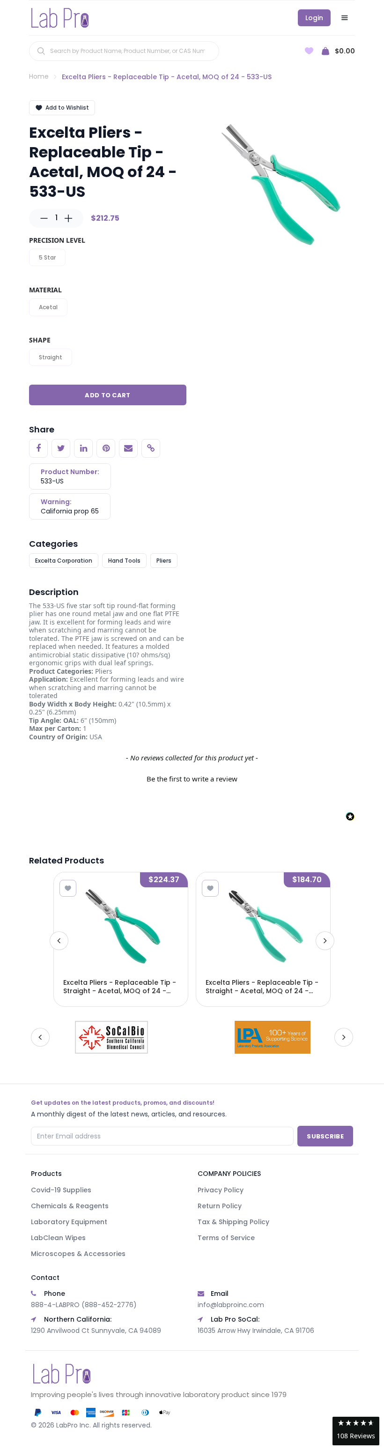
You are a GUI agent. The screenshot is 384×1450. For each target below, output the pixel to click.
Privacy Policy (221, 1190)
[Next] (325, 940)
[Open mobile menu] (344, 17)
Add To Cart (107, 395)
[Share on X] (61, 448)
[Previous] (59, 940)
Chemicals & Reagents (70, 1206)
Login (314, 17)
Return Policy (220, 1206)
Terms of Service (226, 1237)
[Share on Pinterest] (105, 448)
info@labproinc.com (231, 1304)
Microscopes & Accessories (78, 1253)
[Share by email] (128, 448)
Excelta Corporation (63, 561)
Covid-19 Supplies (61, 1190)
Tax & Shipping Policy (233, 1222)
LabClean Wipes (58, 1237)
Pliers (163, 561)
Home (39, 76)
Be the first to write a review (192, 778)
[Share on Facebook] (38, 448)
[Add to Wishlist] (67, 888)
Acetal (48, 307)
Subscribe (325, 1136)
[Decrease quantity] (44, 218)
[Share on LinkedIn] (83, 448)
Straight (50, 357)
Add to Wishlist (67, 108)
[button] (192, 778)
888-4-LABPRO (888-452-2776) (84, 1304)
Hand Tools (124, 561)
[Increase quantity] (68, 218)
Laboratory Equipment (69, 1222)
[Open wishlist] (309, 50)
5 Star (47, 257)
